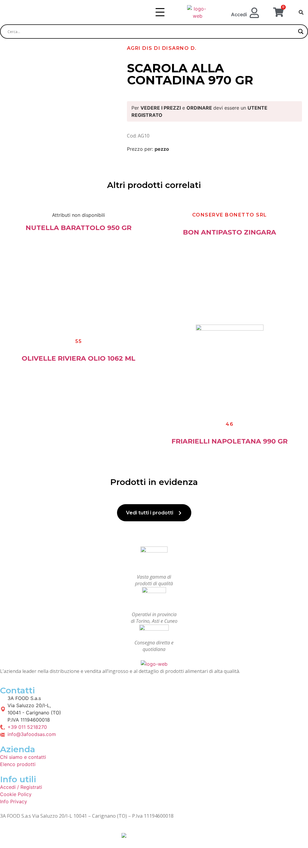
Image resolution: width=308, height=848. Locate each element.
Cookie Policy (67, 835)
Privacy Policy (19, 835)
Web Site (111, 835)
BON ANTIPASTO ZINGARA (229, 232)
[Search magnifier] (301, 31)
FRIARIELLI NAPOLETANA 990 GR (229, 441)
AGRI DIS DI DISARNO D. (162, 48)
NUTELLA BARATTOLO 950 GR (78, 228)
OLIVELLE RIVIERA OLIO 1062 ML (78, 358)
